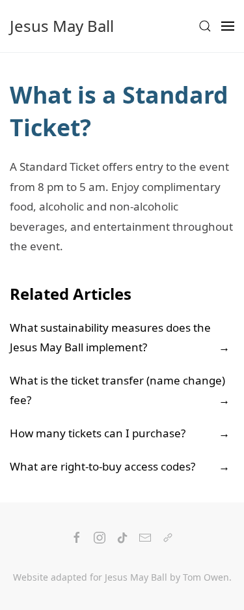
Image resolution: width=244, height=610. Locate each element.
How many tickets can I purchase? (97, 433)
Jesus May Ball (62, 25)
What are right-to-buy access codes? (102, 466)
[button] (204, 26)
